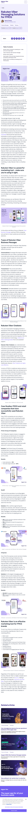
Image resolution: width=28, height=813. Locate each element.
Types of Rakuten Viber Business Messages (11, 52)
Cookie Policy (9, 804)
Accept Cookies (14, 810)
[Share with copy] (24, 38)
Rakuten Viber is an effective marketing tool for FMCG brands (12, 60)
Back (3, 7)
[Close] (25, 799)
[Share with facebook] (17, 38)
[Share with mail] (21, 38)
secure (16, 677)
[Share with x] (19, 38)
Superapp (3, 134)
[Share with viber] (12, 38)
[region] (14, 805)
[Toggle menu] (25, 2)
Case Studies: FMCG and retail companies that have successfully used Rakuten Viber (13, 57)
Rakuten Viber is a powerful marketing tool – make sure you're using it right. (13, 50)
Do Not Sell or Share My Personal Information (14, 806)
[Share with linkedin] (14, 38)
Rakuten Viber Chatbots (8, 54)
